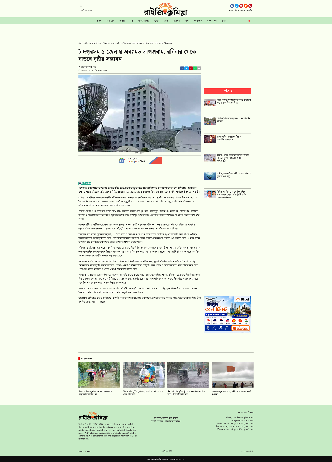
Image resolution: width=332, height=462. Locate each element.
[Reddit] (246, 6)
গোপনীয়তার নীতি (166, 451)
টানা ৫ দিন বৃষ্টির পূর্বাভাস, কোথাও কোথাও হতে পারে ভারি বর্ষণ (143, 393)
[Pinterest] (250, 6)
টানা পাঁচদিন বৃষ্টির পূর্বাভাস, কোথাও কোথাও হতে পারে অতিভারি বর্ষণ (186, 393)
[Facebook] (232, 6)
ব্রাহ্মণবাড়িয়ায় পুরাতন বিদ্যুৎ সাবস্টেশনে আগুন (229, 138)
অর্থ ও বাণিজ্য (143, 21)
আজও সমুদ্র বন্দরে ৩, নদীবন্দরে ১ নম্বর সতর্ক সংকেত (231, 393)
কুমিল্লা (122, 21)
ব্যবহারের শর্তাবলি (247, 451)
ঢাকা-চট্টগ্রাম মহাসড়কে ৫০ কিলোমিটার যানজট (233, 120)
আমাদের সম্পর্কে (84, 451)
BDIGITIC (181, 459)
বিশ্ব (131, 21)
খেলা (166, 21)
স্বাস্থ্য (156, 21)
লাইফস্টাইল (212, 21)
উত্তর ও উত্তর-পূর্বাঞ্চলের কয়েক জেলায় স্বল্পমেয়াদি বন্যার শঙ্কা (95, 393)
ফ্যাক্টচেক (198, 21)
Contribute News (237, 10)
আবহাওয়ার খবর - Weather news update (106, 43)
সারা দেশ (110, 21)
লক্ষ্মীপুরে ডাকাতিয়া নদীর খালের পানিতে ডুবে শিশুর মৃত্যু (234, 175)
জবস (224, 21)
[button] (182, 68)
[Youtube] (241, 6)
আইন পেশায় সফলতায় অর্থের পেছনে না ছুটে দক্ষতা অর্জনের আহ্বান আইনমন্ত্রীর (233, 158)
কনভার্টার (249, 10)
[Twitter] (237, 6)
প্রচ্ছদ (99, 21)
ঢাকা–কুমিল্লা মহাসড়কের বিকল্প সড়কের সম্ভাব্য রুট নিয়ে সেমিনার (234, 101)
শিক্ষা (187, 21)
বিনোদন (176, 21)
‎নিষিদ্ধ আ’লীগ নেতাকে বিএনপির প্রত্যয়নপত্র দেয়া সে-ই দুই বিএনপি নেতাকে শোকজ (231, 194)
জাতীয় (86, 43)
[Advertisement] (166, 31)
